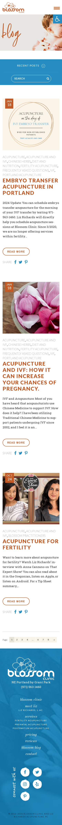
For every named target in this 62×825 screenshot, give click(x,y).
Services (31, 716)
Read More (16, 251)
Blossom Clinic (31, 700)
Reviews (31, 741)
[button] (57, 18)
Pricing (31, 735)
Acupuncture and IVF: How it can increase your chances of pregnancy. (30, 376)
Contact (31, 754)
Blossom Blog (31, 747)
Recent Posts (28, 65)
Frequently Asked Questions (26, 170)
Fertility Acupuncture (39, 166)
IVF (52, 170)
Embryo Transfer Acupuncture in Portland (30, 186)
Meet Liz (31, 706)
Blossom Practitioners (27, 535)
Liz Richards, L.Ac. (31, 710)
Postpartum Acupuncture (31, 728)
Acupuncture (14, 157)
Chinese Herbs (19, 161)
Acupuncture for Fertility (31, 544)
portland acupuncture (22, 175)
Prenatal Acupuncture (31, 724)
